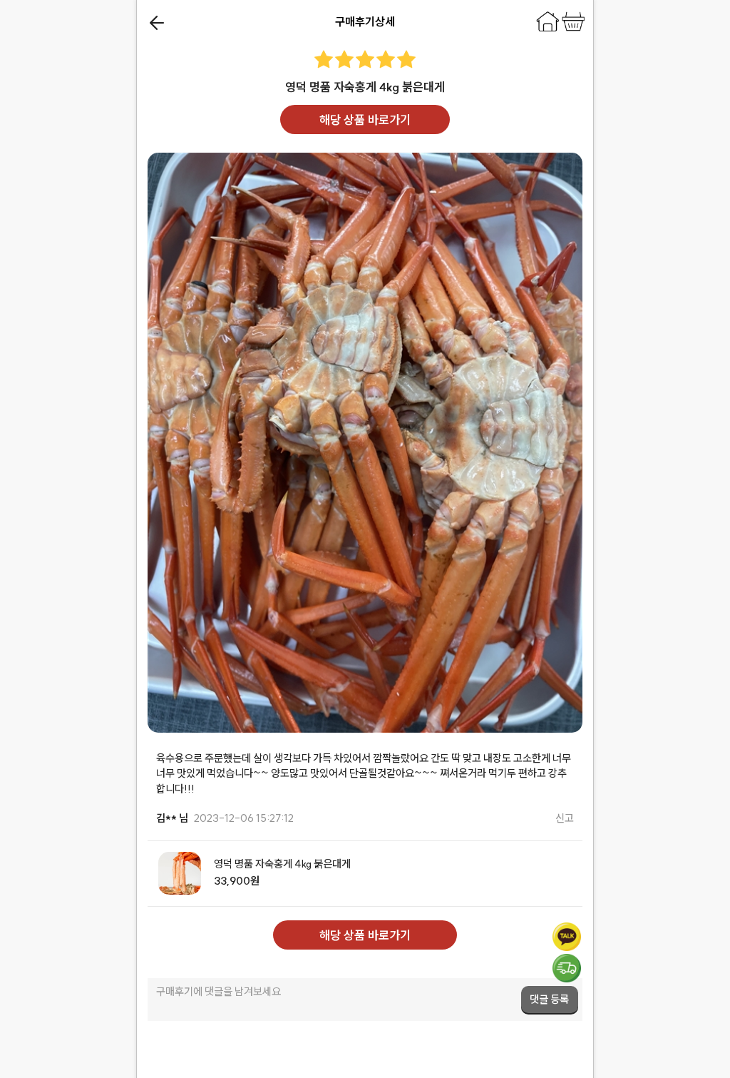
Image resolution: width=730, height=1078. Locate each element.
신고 (564, 818)
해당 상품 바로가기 (365, 119)
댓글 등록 (549, 999)
